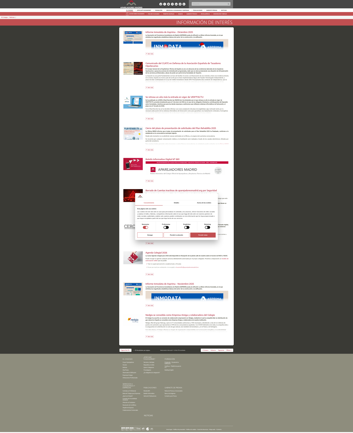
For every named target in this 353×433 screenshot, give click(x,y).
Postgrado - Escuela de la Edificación (172, 362)
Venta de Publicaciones (150, 396)
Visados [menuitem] (180, 14)
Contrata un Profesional (129, 391)
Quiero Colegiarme (149, 367)
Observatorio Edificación (129, 372)
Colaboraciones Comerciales (130, 410)
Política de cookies (191, 429)
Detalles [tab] (176, 203)
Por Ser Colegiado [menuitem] (153, 14)
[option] (129, 10)
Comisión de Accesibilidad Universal (130, 399)
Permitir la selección (176, 235)
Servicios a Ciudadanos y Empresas (177, 10)
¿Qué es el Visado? (128, 396)
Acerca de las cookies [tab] (204, 203)
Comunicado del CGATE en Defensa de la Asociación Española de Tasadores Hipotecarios (183, 64)
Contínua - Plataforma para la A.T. (173, 366)
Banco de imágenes (170, 393)
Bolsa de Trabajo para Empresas (131, 393)
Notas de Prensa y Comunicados (173, 391)
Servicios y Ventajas (149, 362)
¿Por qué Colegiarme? (144, 10)
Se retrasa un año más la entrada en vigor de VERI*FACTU (174, 97)
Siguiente (221, 350)
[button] (125, 350)
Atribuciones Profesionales (130, 377)
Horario (125, 365)
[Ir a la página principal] (131, 4)
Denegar (150, 235)
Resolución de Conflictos (129, 405)
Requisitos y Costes (149, 365)
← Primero (205, 350)
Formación (158, 10)
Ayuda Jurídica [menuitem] (205, 14)
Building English (169, 370)
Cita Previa (126, 370)
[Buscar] (228, 4)
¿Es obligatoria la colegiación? (152, 372)
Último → (229, 350)
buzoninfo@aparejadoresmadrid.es (187, 267)
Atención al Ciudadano (129, 402)
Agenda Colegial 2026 (156, 252)
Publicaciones (197, 10)
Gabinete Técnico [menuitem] (191, 14)
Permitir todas (202, 235)
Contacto (219, 429)
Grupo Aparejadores (128, 362)
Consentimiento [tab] (149, 203)
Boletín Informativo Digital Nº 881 (162, 159)
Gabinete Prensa (211, 10)
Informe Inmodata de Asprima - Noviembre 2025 (170, 283)
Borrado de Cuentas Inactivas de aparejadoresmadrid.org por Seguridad (181, 190)
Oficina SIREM (224, 144)
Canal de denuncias (202, 429)
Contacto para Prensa (171, 396)
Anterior (213, 350)
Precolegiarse (147, 370)
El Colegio (129, 10)
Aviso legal (169, 429)
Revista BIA (147, 391)
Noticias (224, 10)
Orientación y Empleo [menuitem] (220, 14)
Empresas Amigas (128, 375)
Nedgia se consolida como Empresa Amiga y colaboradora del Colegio (180, 314)
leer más (151, 54)
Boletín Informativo (149, 393)
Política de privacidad (179, 429)
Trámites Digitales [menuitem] (168, 14)
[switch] (166, 227)
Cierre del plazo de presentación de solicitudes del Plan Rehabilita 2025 (181, 128)
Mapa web (212, 429)
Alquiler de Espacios (128, 407)
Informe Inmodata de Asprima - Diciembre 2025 (169, 32)
